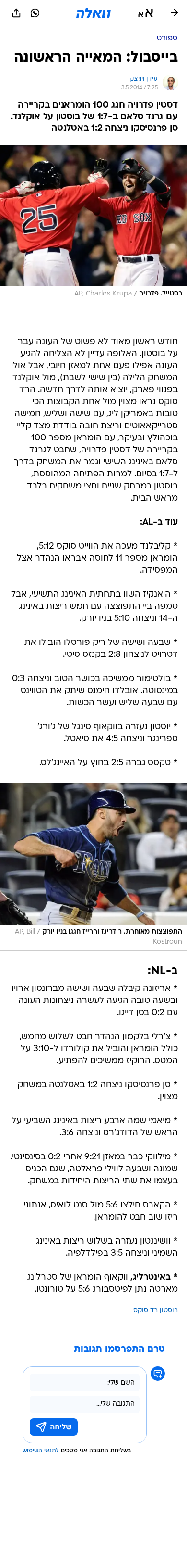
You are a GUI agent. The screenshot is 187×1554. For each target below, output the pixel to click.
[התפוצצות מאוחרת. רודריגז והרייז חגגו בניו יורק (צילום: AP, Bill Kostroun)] (93, 866)
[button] (145, 13)
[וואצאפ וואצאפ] (35, 13)
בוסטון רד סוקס (155, 1311)
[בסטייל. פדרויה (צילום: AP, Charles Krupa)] (93, 223)
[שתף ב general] (16, 13)
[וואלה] (93, 13)
